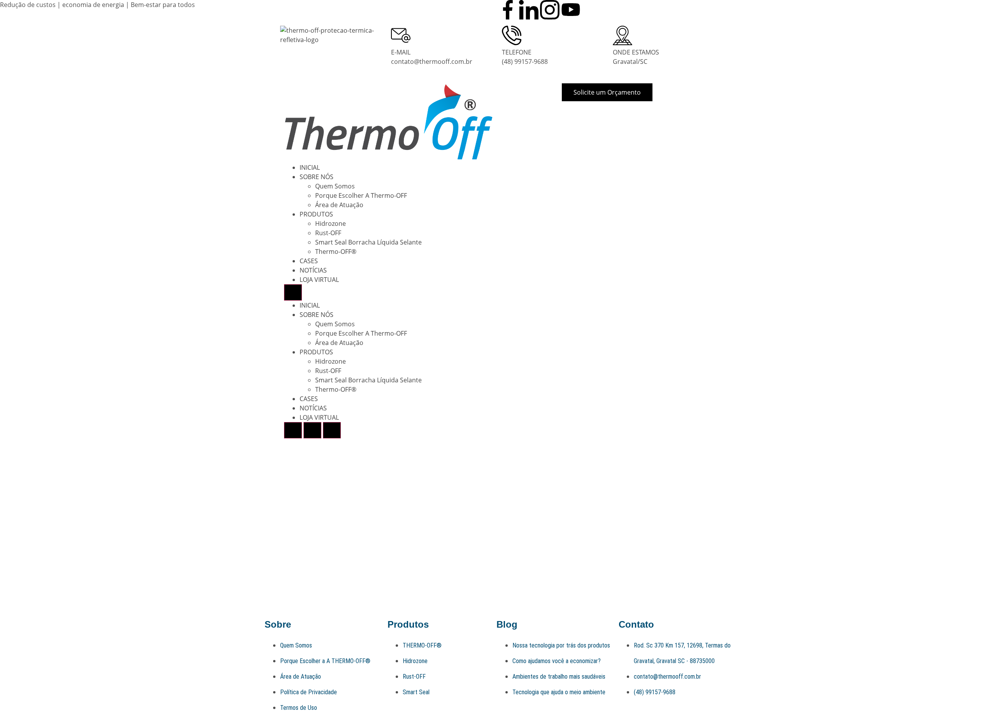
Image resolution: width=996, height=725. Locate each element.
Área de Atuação (339, 205)
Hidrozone (330, 223)
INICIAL (310, 167)
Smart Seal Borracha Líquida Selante (368, 242)
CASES (309, 261)
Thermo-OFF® (335, 251)
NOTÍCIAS (313, 270)
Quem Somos (335, 186)
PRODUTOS (316, 214)
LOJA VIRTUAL (319, 279)
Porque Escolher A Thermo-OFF (361, 195)
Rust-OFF (328, 233)
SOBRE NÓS (316, 176)
